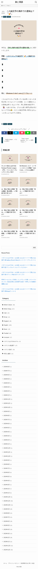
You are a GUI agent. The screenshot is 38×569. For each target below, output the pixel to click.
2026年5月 (7, 379)
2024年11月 (8, 452)
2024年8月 (7, 464)
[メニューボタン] (2, 2)
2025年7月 (7, 419)
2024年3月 (7, 484)
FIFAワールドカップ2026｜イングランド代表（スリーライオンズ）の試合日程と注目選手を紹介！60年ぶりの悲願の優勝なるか (19, 282)
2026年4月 (7, 383)
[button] (4, 132)
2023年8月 (8, 513)
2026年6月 (7, 375)
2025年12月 (8, 399)
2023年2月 (8, 537)
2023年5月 (8, 525)
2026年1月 (7, 395)
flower (7, 329)
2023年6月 (8, 521)
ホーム (5, 563)
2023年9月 (8, 509)
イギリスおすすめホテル (12, 341)
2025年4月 (7, 431)
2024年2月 (7, 488)
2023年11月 (8, 501)
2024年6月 (7, 472)
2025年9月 (7, 411)
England (7, 321)
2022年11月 (8, 549)
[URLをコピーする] (33, 132)
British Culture (9, 305)
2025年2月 (7, 440)
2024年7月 (7, 468)
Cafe (6, 313)
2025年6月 (7, 423)
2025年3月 (7, 436)
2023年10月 (8, 505)
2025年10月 (8, 407)
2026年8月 (7, 366)
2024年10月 (8, 456)
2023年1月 (8, 541)
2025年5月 (7, 427)
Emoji (5, 16)
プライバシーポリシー (14, 563)
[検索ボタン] (36, 2)
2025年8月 (7, 415)
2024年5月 (7, 476)
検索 (34, 247)
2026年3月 (7, 387)
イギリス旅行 (9, 349)
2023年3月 (8, 533)
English (8, 16)
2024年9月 (7, 460)
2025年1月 (7, 444)
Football (7, 333)
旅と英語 (19, 2)
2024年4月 (7, 480)
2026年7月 (7, 370)
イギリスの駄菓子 (10, 345)
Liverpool (8, 337)
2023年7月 (8, 517)
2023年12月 (8, 497)
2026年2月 (7, 391)
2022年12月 (8, 545)
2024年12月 (8, 448)
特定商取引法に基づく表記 (27, 563)
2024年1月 (7, 493)
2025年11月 (8, 403)
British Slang (9, 309)
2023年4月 (8, 529)
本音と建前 (8, 353)
